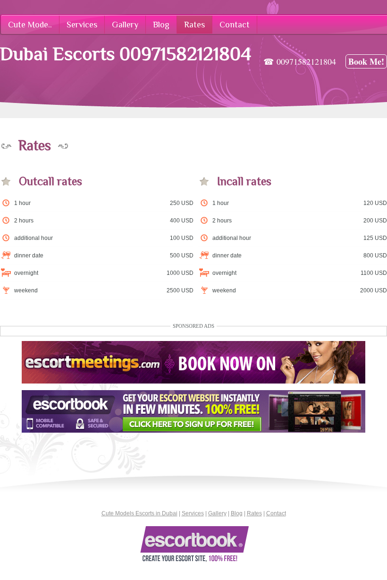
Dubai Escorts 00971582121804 (125, 53)
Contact (276, 513)
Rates (254, 513)
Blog (237, 513)
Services (193, 513)
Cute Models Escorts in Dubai (139, 513)
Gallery (217, 513)
